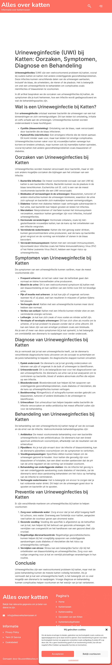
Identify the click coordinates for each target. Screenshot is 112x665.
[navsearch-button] (89, 6)
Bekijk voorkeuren (92, 654)
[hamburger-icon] (101, 6)
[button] (106, 629)
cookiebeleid (73, 660)
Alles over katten (25, 5)
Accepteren (58, 654)
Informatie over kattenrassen (15, 9)
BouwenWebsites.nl (28, 658)
